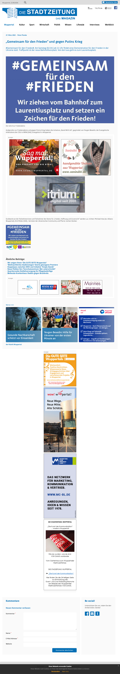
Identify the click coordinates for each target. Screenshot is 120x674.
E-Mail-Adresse (12, 638)
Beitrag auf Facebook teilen (87, 613)
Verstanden (55, 671)
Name (8, 633)
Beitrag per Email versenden (92, 613)
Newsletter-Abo (111, 2)
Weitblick (109, 24)
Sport (31, 24)
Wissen (68, 24)
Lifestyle (80, 24)
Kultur (22, 24)
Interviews (94, 24)
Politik (57, 24)
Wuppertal (9, 24)
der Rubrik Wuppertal (14, 344)
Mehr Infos (65, 671)
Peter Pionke (22, 35)
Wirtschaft (44, 24)
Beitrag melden (97, 613)
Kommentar (11, 613)
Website (9, 644)
